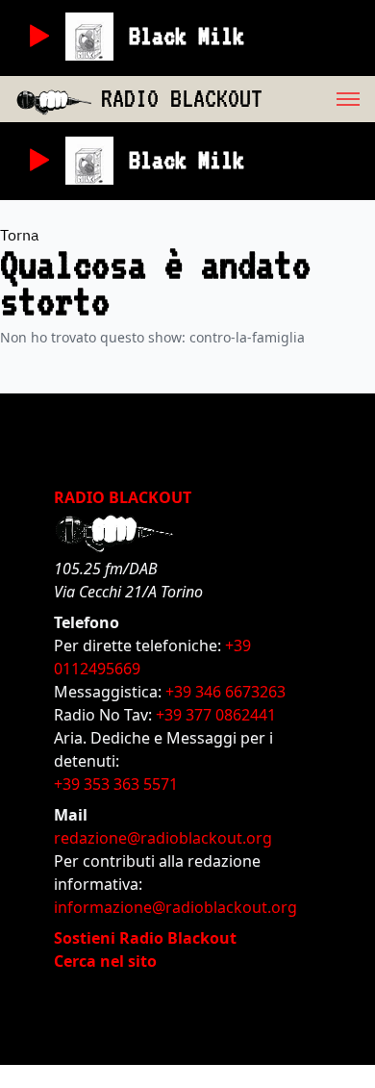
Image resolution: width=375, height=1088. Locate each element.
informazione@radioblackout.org (175, 907)
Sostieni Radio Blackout (145, 938)
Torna (19, 234)
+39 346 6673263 (225, 691)
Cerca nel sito (105, 961)
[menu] (319, 99)
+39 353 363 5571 (116, 784)
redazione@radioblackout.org (163, 837)
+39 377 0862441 (216, 714)
